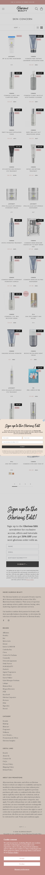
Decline (22, 864)
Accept (22, 858)
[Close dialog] (43, 420)
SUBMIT (22, 446)
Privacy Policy (13, 853)
